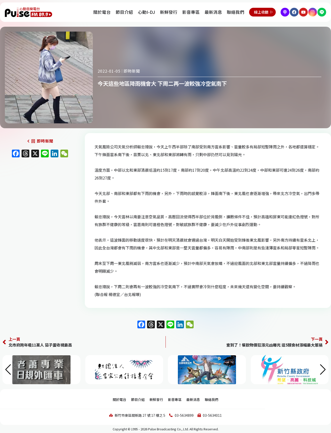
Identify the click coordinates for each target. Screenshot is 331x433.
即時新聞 (132, 71)
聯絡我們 (235, 12)
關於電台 (102, 12)
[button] (323, 369)
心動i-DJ (146, 12)
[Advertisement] (40, 201)
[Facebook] (294, 12)
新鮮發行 (168, 12)
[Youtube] (303, 12)
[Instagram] (312, 12)
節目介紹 (124, 12)
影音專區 (191, 12)
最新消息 (213, 12)
